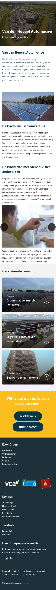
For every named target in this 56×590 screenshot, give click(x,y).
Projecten (6, 457)
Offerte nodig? (28, 426)
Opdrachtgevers (9, 454)
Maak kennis (28, 416)
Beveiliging (7, 513)
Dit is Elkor (7, 450)
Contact (5, 461)
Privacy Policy (8, 531)
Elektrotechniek (9, 506)
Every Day (26, 583)
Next (52, 227)
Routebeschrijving (10, 464)
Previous (4, 227)
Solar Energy (7, 502)
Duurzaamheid (8, 509)
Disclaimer (7, 534)
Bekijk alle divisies (10, 516)
